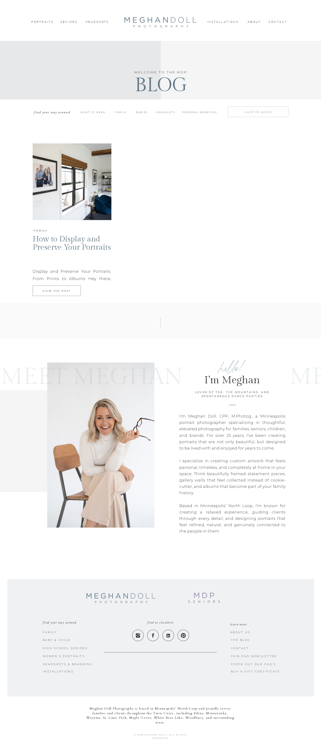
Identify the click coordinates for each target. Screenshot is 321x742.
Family (41, 230)
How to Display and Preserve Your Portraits (72, 243)
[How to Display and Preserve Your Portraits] (72, 181)
